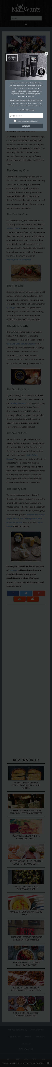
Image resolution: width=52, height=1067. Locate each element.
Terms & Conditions (24, 110)
